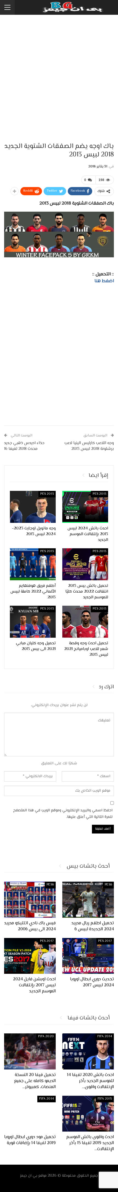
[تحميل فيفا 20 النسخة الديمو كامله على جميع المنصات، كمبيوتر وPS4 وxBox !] (30, 1051)
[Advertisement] (59, 79)
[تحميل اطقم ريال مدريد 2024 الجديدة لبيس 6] (88, 900)
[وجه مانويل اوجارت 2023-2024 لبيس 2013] (33, 507)
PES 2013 (99, 494)
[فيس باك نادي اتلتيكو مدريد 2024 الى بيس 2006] (30, 900)
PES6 (108, 884)
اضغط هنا (104, 281)
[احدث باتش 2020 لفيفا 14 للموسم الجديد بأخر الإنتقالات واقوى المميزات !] (88, 1051)
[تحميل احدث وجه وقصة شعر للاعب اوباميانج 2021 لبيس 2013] (85, 622)
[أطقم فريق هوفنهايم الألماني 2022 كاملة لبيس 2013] (33, 564)
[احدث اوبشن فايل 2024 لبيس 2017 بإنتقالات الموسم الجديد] (30, 956)
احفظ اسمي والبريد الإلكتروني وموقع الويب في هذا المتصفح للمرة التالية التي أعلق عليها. (63, 814)
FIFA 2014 (104, 1036)
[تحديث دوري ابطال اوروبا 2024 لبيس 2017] (88, 956)
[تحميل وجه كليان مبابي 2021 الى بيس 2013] (33, 622)
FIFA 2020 (46, 1036)
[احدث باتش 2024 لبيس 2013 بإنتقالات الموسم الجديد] (85, 507)
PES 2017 (105, 941)
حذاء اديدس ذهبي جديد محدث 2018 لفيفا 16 (24, 446)
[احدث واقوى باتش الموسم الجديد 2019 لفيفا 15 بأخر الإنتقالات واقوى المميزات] (88, 1114)
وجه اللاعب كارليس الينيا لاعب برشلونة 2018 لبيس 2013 (89, 446)
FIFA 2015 (105, 1098)
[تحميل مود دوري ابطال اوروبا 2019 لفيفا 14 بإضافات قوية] (30, 1114)
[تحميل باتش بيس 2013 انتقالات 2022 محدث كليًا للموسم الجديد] (85, 564)
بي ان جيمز (28, 1176)
